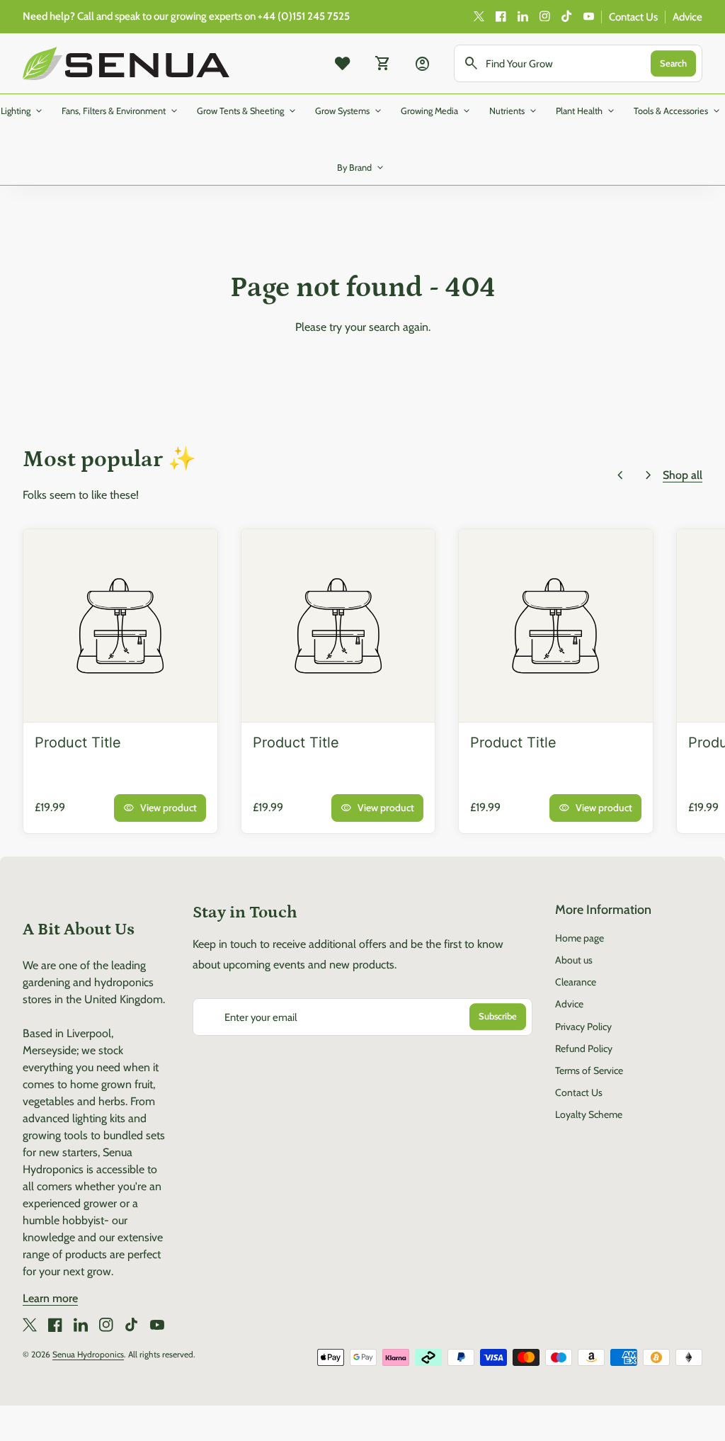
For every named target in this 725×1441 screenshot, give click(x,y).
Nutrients (514, 111)
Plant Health (586, 111)
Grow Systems (349, 111)
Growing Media (436, 111)
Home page (579, 938)
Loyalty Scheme (588, 1114)
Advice (687, 17)
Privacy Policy (583, 1026)
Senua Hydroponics (88, 1354)
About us (574, 960)
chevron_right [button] (648, 475)
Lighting (23, 111)
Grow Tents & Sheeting (247, 111)
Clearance (575, 982)
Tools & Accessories (678, 111)
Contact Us (633, 17)
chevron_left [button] (620, 475)
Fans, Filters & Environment (121, 111)
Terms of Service (589, 1070)
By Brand (361, 168)
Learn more (50, 1298)
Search (673, 63)
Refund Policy (583, 1048)
